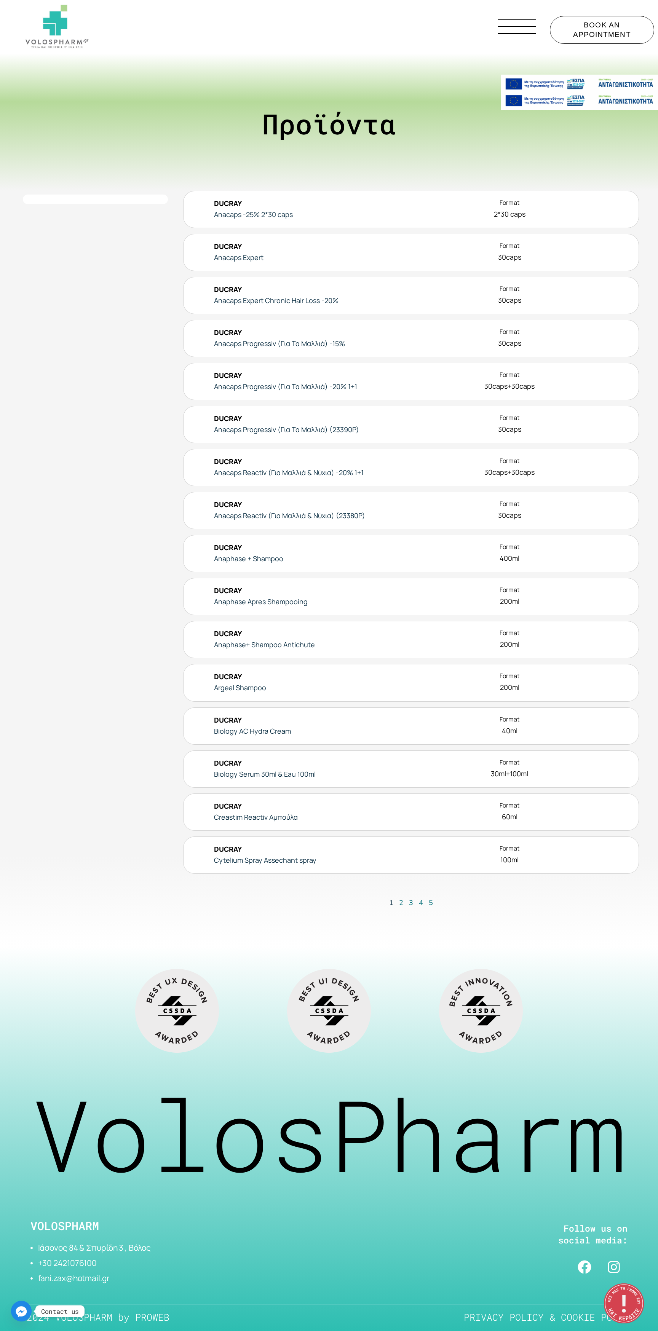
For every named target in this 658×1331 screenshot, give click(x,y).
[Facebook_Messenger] (21, 1311)
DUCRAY (228, 203)
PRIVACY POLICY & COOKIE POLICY (549, 1317)
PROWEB (152, 1317)
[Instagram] (614, 1267)
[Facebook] (584, 1267)
